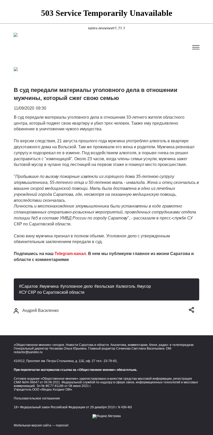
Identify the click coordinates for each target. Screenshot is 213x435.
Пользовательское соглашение (37, 398)
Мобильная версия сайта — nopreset (41, 425)
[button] (191, 310)
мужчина (50, 286)
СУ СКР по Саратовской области (52, 292)
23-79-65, (110, 361)
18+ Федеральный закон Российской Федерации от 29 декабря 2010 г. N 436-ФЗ (73, 407)
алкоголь (126, 286)
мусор (145, 286)
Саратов (29, 286)
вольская (105, 286)
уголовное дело (78, 286)
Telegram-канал (70, 253)
